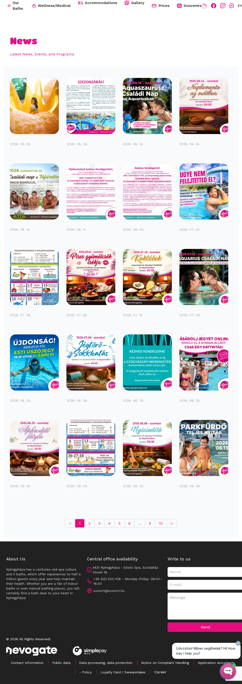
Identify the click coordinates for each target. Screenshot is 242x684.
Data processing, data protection (105, 663)
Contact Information (27, 663)
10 (161, 523)
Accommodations (101, 2)
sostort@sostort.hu (109, 591)
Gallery (137, 2)
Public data (61, 663)
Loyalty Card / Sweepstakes (123, 672)
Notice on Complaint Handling (165, 663)
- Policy (85, 672)
